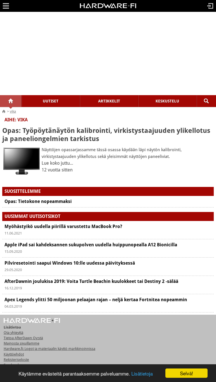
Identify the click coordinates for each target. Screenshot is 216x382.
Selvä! (186, 373)
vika (13, 111)
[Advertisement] (108, 53)
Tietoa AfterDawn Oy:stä (23, 338)
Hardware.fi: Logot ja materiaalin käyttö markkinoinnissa (49, 349)
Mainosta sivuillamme (21, 343)
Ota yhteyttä (13, 332)
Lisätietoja (142, 373)
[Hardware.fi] (108, 7)
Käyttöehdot (14, 354)
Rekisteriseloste (16, 360)
